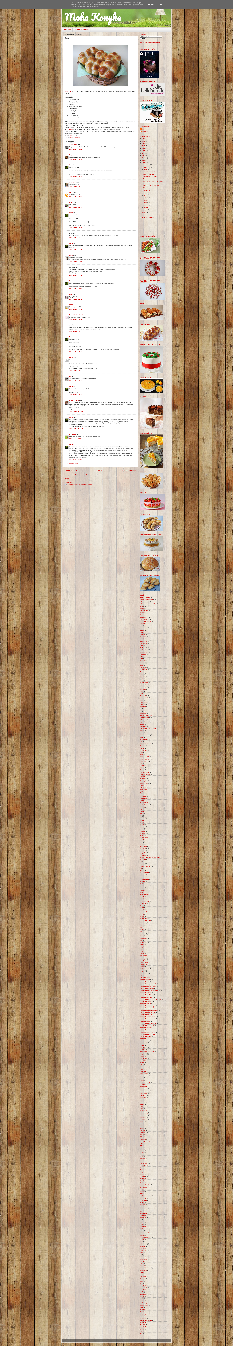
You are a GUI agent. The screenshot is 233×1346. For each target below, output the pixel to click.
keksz (141, 844)
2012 (143, 158)
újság (141, 1281)
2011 (143, 160)
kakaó (142, 824)
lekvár (142, 909)
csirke (142, 693)
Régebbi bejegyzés (128, 470)
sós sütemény (144, 1187)
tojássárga (143, 1248)
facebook (142, 746)
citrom (142, 674)
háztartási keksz (144, 805)
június (145, 198)
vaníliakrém (143, 1294)
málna (142, 953)
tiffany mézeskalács (145, 1237)
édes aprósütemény (146, 715)
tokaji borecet (144, 1250)
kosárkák (142, 881)
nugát (141, 1078)
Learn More (152, 4)
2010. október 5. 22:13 (75, 331)
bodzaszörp (143, 654)
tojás (141, 1241)
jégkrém (142, 818)
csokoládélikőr (144, 698)
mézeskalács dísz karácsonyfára (149, 990)
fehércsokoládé (144, 761)
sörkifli (142, 1189)
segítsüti (142, 1176)
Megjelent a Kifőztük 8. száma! (152, 185)
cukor (141, 680)
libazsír (142, 929)
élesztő (142, 730)
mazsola (142, 966)
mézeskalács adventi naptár (148, 984)
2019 (143, 141)
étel (141, 741)
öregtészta (143, 1095)
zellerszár (143, 1318)
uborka (142, 1272)
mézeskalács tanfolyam (147, 1025)
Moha (71, 165)
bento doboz (143, 650)
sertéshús (143, 1178)
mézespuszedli (144, 1041)
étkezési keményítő (145, 743)
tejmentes (143, 1226)
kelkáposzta (143, 846)
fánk (141, 754)
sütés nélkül (143, 1200)
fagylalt (142, 748)
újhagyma (143, 1276)
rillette (142, 1152)
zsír (141, 1333)
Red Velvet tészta (145, 1141)
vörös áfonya (144, 1303)
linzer (141, 936)
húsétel (142, 811)
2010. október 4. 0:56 (75, 275)
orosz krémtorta (144, 1091)
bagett (142, 632)
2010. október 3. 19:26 (75, 227)
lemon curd (143, 912)
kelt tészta (77, 137)
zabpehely (143, 1314)
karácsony (143, 833)
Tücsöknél (68, 91)
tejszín (142, 1230)
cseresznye (143, 687)
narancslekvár (144, 1073)
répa (141, 1143)
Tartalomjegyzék (81, 30)
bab (141, 625)
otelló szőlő (143, 1093)
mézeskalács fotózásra (146, 997)
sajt (141, 1167)
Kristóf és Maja (74, 400)
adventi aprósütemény (146, 599)
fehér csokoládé (144, 757)
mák (141, 951)
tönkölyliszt (143, 1261)
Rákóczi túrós (144, 1137)
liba (141, 927)
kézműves (143, 859)
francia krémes (144, 772)
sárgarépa (143, 1172)
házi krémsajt (144, 802)
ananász (142, 612)
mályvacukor (143, 955)
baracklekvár (144, 641)
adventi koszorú (144, 601)
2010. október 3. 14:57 (75, 159)
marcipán (143, 960)
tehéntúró (143, 1217)
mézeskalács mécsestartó (147, 1012)
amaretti (142, 608)
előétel (142, 732)
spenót (142, 1191)
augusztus (147, 193)
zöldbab (142, 1324)
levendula (143, 923)
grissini (142, 794)
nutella (142, 1080)
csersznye (143, 689)
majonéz (142, 949)
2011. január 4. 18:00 (75, 439)
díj (141, 708)
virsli (141, 1298)
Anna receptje (144, 615)
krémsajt (142, 890)
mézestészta (143, 1043)
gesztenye (143, 778)
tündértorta (143, 1270)
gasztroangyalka (145, 774)
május (145, 200)
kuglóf (142, 896)
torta (141, 1252)
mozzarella (143, 1060)
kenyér (142, 850)
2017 (143, 146)
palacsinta (143, 1102)
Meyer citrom (144, 973)
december (147, 165)
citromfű (142, 676)
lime (141, 931)
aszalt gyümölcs (144, 619)
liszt (141, 940)
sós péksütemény (145, 1185)
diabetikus (143, 706)
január (146, 209)
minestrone (143, 1047)
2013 (143, 155)
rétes (141, 1145)
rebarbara (143, 1139)
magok (142, 947)
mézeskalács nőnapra (146, 1014)
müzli (141, 1065)
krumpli (142, 892)
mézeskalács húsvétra (146, 1001)
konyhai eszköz (144, 879)
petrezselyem (144, 1115)
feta (141, 763)
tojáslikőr (142, 1246)
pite (141, 1123)
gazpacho (143, 776)
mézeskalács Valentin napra (148, 1034)
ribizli (141, 1147)
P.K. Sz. (71, 357)
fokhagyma (143, 765)
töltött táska (143, 1259)
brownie (142, 663)
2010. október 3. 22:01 (75, 249)
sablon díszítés (144, 1165)
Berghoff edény (144, 652)
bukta (141, 665)
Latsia (71, 294)
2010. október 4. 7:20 (75, 289)
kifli (141, 861)
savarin (142, 1174)
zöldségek (143, 1327)
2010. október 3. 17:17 (75, 186)
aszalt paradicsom (145, 621)
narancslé (143, 1071)
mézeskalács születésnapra (148, 1023)
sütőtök (142, 1202)
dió (141, 711)
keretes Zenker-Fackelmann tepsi (150, 857)
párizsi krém (143, 1110)
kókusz (142, 870)
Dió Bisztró (72, 434)
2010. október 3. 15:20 (75, 176)
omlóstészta (143, 1089)
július (145, 195)
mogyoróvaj (143, 1054)
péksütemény (144, 1113)
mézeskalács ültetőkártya (147, 1032)
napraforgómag (144, 1067)
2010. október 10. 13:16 (76, 411)
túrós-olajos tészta (145, 1268)
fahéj (141, 752)
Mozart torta (143, 1058)
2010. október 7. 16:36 (75, 394)
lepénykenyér (144, 918)
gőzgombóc (143, 787)
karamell (142, 835)
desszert (142, 704)
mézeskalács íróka (145, 1003)
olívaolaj (142, 1084)
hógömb (142, 807)
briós (71, 137)
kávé (141, 842)
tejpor (141, 1228)
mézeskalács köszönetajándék (149, 1010)
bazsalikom (143, 643)
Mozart (142, 1056)
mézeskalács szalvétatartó (147, 1019)
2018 (143, 143)
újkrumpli (142, 1279)
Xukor (142, 1307)
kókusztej (143, 874)
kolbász (142, 877)
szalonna (142, 1204)
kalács (142, 829)
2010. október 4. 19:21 (75, 299)
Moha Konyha (93, 17)
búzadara (143, 667)
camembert (143, 669)
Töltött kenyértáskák (149, 171)
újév (141, 1274)
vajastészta (143, 1287)
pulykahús (143, 1130)
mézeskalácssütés (145, 1036)
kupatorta (143, 903)
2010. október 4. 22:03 (75, 309)
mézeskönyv (143, 1038)
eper (141, 737)
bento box (143, 647)
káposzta (142, 831)
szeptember (147, 190)
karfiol (142, 840)
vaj (141, 1283)
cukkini (142, 678)
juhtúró (142, 822)
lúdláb (142, 944)
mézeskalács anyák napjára (148, 986)
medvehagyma (144, 968)
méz (141, 975)
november (147, 167)
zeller (141, 1316)
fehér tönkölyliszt (145, 759)
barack (142, 639)
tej (141, 1220)
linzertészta (143, 938)
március (146, 205)
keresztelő (143, 855)
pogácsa (142, 1126)
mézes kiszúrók (144, 977)
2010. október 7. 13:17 (75, 370)
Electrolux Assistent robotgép (148, 728)
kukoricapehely (144, 901)
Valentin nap (143, 1289)
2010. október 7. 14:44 (75, 381)
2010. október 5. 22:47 (75, 352)
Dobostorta (146, 179)
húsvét (142, 813)
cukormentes (144, 682)
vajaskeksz (143, 1285)
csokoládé (143, 695)
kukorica (142, 899)
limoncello (143, 933)
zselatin (142, 1329)
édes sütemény (144, 717)
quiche (142, 1134)
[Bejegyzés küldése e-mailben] (77, 135)
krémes (142, 888)
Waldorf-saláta (144, 1305)
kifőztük (142, 864)
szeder (142, 1206)
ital (141, 816)
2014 (143, 153)
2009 (143, 213)
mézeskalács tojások (146, 1027)
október (146, 169)
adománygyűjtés (145, 597)
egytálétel (143, 726)
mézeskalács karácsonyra (147, 1006)
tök (141, 1254)
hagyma (142, 800)
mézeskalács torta (145, 1030)
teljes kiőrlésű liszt (145, 1233)
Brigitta (71, 154)
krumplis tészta (144, 894)
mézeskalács (144, 981)
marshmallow (144, 962)
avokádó (142, 623)
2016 (143, 148)
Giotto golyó (143, 781)
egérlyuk (142, 722)
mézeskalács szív (145, 1021)
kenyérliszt (143, 853)
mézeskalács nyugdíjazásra (148, 1016)
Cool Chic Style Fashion (76, 315)
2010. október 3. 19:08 (75, 207)
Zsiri (70, 376)
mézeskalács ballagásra (147, 988)
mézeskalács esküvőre (146, 995)
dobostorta (143, 713)
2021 (143, 138)
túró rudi (142, 1265)
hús (141, 809)
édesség (142, 719)
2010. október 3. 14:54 (75, 149)
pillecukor (143, 1117)
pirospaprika (143, 1119)
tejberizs (142, 1222)
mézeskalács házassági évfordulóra (150, 999)
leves (141, 925)
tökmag (142, 1257)
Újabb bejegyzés (71, 470)
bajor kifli (142, 634)
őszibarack (143, 1097)
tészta (142, 1235)
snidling (142, 1180)
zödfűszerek (143, 1322)
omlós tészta (143, 1086)
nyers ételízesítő (145, 1082)
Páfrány (142, 1099)
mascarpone (143, 964)
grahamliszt (143, 789)
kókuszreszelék (144, 872)
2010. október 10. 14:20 (76, 428)
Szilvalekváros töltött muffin (151, 176)
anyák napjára (144, 617)
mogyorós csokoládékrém (147, 1051)
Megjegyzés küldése (73, 463)
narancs (142, 1069)
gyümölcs (143, 796)
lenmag (142, 916)
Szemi (71, 255)
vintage (142, 1296)
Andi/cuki (72, 182)
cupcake (142, 685)
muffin (142, 1062)
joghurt (142, 820)
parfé (141, 1108)
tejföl (141, 1224)
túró (141, 1263)
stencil (142, 1193)
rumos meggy (144, 1163)
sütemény (143, 1198)
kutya (141, 905)
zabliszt (142, 1311)
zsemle (142, 1331)
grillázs (142, 792)
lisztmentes (143, 942)
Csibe (71, 304)
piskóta (142, 1121)
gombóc (142, 785)
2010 (143, 162)
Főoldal (67, 30)
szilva (141, 1211)
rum (141, 1161)
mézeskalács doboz (146, 992)
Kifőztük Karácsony (148, 174)
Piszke (71, 202)
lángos (142, 907)
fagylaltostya (143, 750)
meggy (142, 971)
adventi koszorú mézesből (147, 604)
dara (141, 700)
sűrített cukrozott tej (146, 1196)
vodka (142, 1300)
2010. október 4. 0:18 (75, 261)
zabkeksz (143, 1309)
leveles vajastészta (145, 920)
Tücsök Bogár (73, 144)
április (145, 202)
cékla (141, 671)
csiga (141, 691)
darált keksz (143, 702)
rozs (141, 1156)
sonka (142, 1182)
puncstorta (143, 1132)
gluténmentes (144, 783)
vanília (142, 1292)
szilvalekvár (143, 1213)
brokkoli (142, 660)
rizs (141, 1154)
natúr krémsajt (144, 1075)
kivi (141, 868)
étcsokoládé (143, 739)
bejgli (141, 645)
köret (141, 883)
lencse (142, 914)
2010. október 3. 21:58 (75, 238)
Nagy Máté (145, 131)
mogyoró (142, 1049)
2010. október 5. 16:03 (75, 319)
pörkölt (142, 1128)
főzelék (142, 770)
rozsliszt (142, 1158)
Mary (70, 192)
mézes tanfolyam (145, 979)
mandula (142, 957)
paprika (142, 1104)
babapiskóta (143, 628)
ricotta (142, 1150)
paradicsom (143, 1106)
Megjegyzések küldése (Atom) (81, 474)
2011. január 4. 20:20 (75, 459)
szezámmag (143, 1209)
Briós (144, 187)
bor (141, 656)
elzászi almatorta (145, 735)
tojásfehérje (143, 1244)
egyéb (142, 724)
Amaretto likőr (144, 610)
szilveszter (143, 1215)
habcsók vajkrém (145, 798)
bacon (142, 630)
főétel (141, 767)
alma (141, 606)
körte (141, 885)
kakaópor (143, 826)
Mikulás (142, 1045)
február (146, 207)
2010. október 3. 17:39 (75, 197)
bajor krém (143, 636)
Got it (160, 4)
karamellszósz (144, 837)
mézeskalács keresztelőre (147, 1008)
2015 (143, 150)
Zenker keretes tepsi (146, 1320)
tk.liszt (142, 1239)
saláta (142, 1169)
